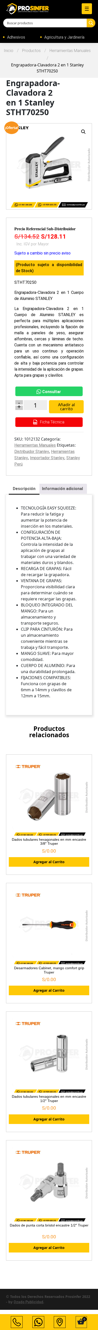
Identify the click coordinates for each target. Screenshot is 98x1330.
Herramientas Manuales (70, 50)
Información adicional (62, 488)
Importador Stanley (47, 457)
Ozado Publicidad (28, 1302)
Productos (31, 50)
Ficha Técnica (51, 422)
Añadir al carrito (66, 407)
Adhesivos (16, 37)
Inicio (8, 50)
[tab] (24, 489)
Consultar (51, 391)
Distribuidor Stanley (31, 451)
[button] (83, 131)
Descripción (24, 488)
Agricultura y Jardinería (64, 37)
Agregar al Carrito (49, 861)
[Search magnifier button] (91, 23)
